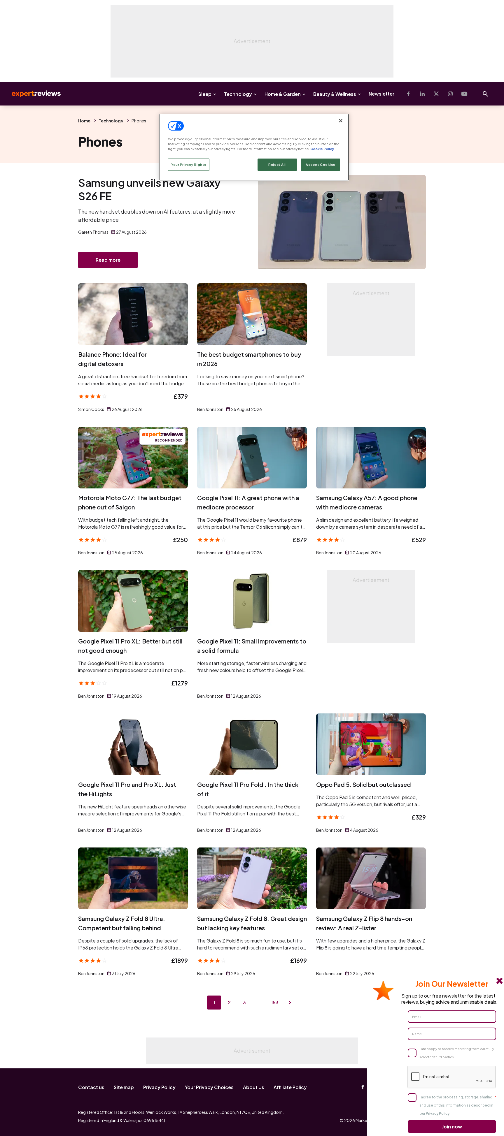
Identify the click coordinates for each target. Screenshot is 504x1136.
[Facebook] (408, 94)
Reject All (277, 164)
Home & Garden (283, 94)
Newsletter (381, 94)
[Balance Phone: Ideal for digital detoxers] (133, 314)
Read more (108, 260)
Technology (238, 94)
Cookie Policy (322, 149)
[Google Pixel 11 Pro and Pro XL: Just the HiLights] (133, 744)
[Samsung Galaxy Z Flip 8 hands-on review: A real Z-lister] (371, 878)
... (259, 1002)
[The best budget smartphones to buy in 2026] (252, 314)
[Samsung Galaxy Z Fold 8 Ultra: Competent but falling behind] (133, 878)
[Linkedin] (422, 94)
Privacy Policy (159, 1087)
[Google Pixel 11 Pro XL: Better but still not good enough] (133, 601)
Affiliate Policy (290, 1087)
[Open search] (485, 94)
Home (84, 120)
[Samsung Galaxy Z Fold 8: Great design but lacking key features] (252, 878)
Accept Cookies (320, 164)
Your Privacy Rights (188, 164)
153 (275, 1002)
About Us (253, 1087)
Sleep (204, 94)
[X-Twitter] (436, 94)
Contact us (91, 1087)
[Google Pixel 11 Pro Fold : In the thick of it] (252, 744)
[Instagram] (450, 94)
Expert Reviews (31, 93)
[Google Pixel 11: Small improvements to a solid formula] (252, 601)
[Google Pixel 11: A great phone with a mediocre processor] (252, 457)
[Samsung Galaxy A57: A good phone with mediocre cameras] (371, 457)
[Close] (340, 120)
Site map (124, 1087)
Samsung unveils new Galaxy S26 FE (149, 189)
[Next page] (290, 1003)
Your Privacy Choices (209, 1087)
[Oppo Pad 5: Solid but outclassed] (371, 744)
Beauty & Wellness (334, 94)
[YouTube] (464, 94)
